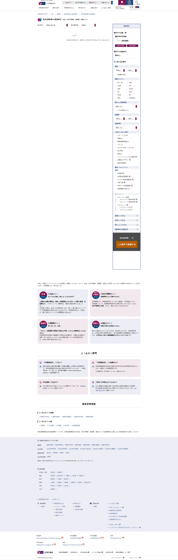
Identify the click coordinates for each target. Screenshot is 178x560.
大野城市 (55, 452)
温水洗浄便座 (121, 163)
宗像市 (62, 452)
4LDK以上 (132, 98)
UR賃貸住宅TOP (42, 14)
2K (130, 86)
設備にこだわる (120, 216)
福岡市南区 (56, 416)
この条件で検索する (126, 244)
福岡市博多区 (59, 445)
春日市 (49, 452)
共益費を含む (121, 74)
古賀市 (67, 452)
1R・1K (119, 82)
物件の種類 (59, 512)
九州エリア (56, 499)
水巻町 (49, 456)
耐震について (60, 515)
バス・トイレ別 (122, 135)
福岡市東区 (90, 416)
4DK (118, 98)
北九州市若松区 (62, 448)
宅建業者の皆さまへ (115, 519)
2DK (118, 89)
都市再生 (109, 552)
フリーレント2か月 (126, 210)
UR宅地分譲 (84, 552)
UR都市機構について (122, 552)
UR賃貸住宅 (73, 552)
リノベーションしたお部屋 (126, 157)
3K (118, 92)
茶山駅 (66, 425)
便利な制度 (59, 509)
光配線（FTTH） (122, 160)
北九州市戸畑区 (73, 448)
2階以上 (120, 138)
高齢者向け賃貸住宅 (121, 229)
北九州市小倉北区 (85, 448)
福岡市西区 (86, 445)
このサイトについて (134, 557)
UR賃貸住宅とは (59, 503)
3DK (130, 92)
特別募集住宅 (113, 513)
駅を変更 (132, 46)
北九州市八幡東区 (110, 448)
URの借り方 (99, 390)
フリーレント (121, 205)
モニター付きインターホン (126, 147)
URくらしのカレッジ (115, 507)
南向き (119, 154)
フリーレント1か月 (126, 207)
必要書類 (77, 506)
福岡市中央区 (45, 416)
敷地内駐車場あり (123, 141)
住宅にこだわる (120, 220)
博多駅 (43, 425)
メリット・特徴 (60, 506)
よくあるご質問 (114, 503)
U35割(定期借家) (122, 176)
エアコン (120, 144)
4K (130, 95)
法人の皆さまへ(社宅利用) (117, 516)
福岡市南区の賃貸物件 (70, 14)
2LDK (131, 89)
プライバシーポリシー (117, 557)
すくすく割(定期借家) (124, 179)
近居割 (119, 173)
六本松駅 (51, 425)
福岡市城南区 (67, 416)
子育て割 (120, 182)
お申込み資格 (79, 509)
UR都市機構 (62, 552)
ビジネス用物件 (97, 552)
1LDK (119, 86)
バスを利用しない (123, 110)
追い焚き (120, 150)
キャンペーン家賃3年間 (127, 199)
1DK (130, 82)
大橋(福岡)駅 (76, 425)
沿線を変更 (120, 46)
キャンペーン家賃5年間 (127, 202)
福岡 (43, 506)
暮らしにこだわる (120, 225)
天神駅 (59, 425)
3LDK (119, 95)
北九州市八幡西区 (123, 448)
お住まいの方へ (114, 524)
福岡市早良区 (79, 416)
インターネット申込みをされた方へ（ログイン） (124, 527)
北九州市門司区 (51, 448)
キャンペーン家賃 (123, 197)
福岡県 (59, 14)
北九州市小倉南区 (98, 448)
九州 (52, 14)
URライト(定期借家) (124, 185)
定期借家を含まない (123, 189)
